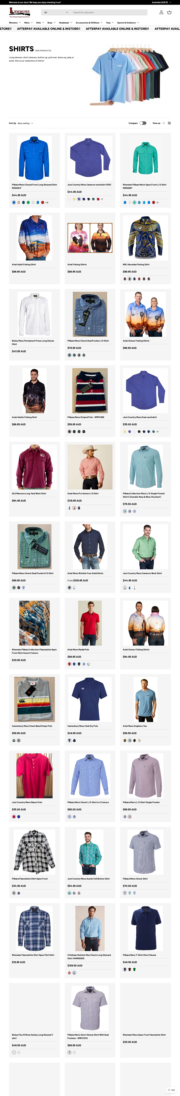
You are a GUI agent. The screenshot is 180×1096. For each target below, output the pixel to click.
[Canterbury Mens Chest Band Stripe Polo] (34, 699)
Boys (50, 22)
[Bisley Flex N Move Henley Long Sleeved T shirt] (34, 1008)
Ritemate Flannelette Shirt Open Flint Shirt (33, 955)
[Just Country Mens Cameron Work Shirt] (145, 546)
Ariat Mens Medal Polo (78, 649)
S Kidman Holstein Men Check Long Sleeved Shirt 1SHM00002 (89, 957)
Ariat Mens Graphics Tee (135, 726)
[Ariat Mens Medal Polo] (90, 623)
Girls (38, 22)
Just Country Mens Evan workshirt (140, 417)
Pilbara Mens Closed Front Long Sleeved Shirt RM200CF (34, 186)
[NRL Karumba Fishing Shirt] (145, 237)
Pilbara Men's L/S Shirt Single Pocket (141, 802)
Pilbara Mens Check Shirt (135, 878)
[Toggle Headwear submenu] (71, 22)
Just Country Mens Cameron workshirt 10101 (89, 184)
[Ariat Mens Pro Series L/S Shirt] (90, 467)
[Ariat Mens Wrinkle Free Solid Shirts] (90, 546)
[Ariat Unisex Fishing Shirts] (145, 314)
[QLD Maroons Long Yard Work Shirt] (34, 467)
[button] (169, 12)
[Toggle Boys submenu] (54, 22)
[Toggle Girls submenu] (43, 22)
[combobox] (94, 12)
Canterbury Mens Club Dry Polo (83, 726)
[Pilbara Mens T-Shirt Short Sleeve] (145, 928)
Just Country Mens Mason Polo (27, 802)
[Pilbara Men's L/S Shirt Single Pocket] (145, 775)
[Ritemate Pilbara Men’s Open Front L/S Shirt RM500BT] (145, 158)
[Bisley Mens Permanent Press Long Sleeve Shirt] (34, 314)
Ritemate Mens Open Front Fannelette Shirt (144, 1034)
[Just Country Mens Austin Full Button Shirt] (90, 852)
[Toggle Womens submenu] (20, 22)
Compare (133, 123)
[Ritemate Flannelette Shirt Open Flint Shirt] (34, 928)
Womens (13, 22)
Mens (27, 22)
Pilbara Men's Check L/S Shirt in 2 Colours (88, 802)
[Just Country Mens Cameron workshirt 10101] (90, 158)
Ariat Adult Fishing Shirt (24, 264)
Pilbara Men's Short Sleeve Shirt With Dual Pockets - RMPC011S (88, 1036)
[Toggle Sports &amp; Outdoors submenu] (138, 22)
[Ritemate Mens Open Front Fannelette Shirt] (145, 1008)
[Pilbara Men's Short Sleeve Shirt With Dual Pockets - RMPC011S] (90, 1008)
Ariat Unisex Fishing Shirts (136, 340)
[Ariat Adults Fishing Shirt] (34, 390)
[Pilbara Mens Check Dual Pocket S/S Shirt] (34, 546)
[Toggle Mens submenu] (31, 22)
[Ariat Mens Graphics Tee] (145, 699)
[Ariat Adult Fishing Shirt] (34, 237)
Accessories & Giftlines (87, 22)
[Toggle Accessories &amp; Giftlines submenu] (101, 22)
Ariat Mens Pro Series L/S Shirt (83, 493)
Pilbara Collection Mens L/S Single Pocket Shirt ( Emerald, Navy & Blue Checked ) (144, 495)
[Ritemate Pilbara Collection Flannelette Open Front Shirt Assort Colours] (34, 623)
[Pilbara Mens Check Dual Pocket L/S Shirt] (90, 314)
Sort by (12, 123)
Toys (108, 22)
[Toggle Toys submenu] (112, 22)
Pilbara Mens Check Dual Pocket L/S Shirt (88, 340)
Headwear (64, 22)
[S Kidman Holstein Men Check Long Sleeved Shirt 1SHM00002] (90, 928)
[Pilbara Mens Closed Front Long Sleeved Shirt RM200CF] (34, 158)
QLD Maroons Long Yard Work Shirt (29, 493)
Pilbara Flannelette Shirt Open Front (30, 878)
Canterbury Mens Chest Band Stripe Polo (32, 726)
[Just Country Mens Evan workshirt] (145, 390)
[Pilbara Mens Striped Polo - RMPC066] (90, 390)
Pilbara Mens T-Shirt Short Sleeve (139, 955)
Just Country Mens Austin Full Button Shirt (89, 878)
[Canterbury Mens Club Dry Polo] (90, 699)
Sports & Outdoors (126, 22)
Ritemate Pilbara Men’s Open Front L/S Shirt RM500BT (144, 186)
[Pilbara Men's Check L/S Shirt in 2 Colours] (90, 775)
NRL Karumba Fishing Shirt (136, 264)
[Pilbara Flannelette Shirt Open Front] (34, 852)
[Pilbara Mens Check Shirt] (145, 852)
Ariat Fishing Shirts (77, 264)
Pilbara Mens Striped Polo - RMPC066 (86, 417)
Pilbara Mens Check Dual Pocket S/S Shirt (32, 573)
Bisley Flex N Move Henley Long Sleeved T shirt (32, 1036)
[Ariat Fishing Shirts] (90, 237)
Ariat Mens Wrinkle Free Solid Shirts (85, 573)
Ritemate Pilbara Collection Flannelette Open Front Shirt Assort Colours (34, 651)
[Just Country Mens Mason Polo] (34, 775)
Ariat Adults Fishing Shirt (24, 417)
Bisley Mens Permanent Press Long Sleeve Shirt (33, 342)
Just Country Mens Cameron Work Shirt (142, 573)
